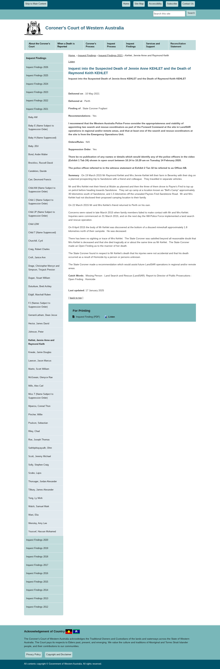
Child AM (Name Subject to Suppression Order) (41, 190)
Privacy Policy (33, 654)
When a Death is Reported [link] (66, 45)
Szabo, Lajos (34, 473)
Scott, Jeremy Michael (39, 456)
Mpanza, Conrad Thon (39, 406)
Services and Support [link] (153, 45)
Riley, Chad (34, 431)
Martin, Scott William (38, 369)
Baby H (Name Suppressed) (42, 137)
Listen (111, 316)
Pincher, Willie (35, 414)
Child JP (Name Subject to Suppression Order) (41, 214)
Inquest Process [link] (111, 45)
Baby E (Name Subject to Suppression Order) (41, 127)
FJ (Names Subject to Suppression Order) (39, 305)
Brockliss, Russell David (40, 163)
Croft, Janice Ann (37, 257)
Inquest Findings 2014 (37, 590)
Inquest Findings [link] (131, 45)
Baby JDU (33, 146)
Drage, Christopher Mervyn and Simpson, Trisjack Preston (43, 268)
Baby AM (32, 117)
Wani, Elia (33, 514)
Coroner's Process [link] (91, 45)
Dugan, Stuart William (39, 278)
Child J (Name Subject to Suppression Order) (40, 202)
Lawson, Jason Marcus (39, 360)
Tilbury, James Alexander (40, 489)
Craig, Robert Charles (39, 249)
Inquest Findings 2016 (37, 573)
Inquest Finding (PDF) (86, 316)
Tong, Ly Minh (35, 498)
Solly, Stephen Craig (38, 464)
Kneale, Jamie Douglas (39, 352)
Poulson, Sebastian (38, 423)
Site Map (139, 4)
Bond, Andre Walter (38, 154)
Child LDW (33, 224)
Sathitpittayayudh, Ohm (40, 448)
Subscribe (172, 4)
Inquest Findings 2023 (37, 92)
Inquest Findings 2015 (37, 581)
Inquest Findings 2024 (37, 84)
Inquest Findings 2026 (37, 67)
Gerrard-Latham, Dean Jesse (42, 315)
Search (191, 13)
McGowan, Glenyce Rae (40, 377)
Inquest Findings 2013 (37, 598)
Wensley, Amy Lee (37, 523)
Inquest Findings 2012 (37, 607)
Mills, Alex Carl (35, 385)
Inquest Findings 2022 (37, 100)
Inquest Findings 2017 (37, 565)
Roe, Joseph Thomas (39, 439)
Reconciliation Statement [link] (178, 45)
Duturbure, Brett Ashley (40, 286)
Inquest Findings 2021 (37, 109)
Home (126, 4)
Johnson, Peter (35, 331)
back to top (76, 297)
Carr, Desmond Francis (39, 179)
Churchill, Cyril (35, 240)
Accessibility (155, 4)
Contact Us (188, 4)
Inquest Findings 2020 (37, 540)
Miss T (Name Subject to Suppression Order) (40, 396)
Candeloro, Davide (37, 171)
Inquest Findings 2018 (37, 556)
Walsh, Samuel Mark (38, 506)
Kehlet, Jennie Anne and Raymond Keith (41, 342)
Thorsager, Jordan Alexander (42, 481)
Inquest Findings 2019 (37, 548)
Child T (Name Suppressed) (42, 232)
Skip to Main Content (35, 4)
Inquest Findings (36, 58)
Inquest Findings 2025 (37, 75)
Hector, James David (38, 323)
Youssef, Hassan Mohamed (42, 531)
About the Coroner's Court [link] (39, 45)
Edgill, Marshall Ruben (39, 294)
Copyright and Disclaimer (58, 654)
